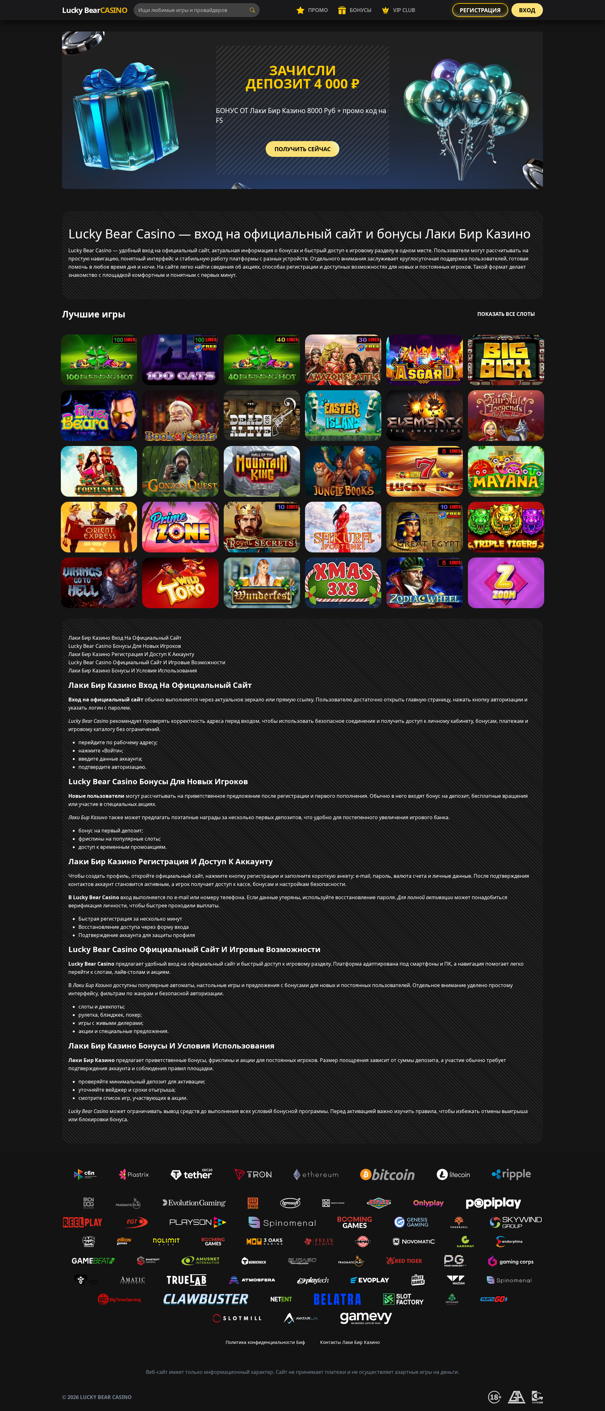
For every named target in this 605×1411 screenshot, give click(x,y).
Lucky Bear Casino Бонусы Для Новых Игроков (124, 646)
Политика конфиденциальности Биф (265, 1342)
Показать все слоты (506, 314)
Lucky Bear (94, 10)
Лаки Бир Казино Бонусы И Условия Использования (132, 670)
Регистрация (480, 10)
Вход (527, 10)
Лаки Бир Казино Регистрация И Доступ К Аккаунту (131, 654)
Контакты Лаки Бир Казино (350, 1342)
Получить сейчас (302, 149)
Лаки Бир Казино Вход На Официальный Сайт (125, 637)
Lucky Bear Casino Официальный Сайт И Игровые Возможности (146, 662)
